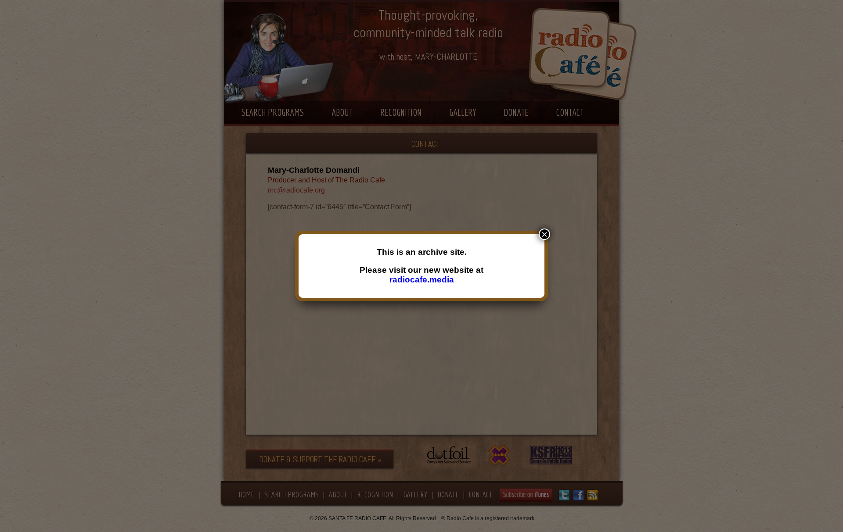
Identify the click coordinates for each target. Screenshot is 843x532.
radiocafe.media (421, 279)
